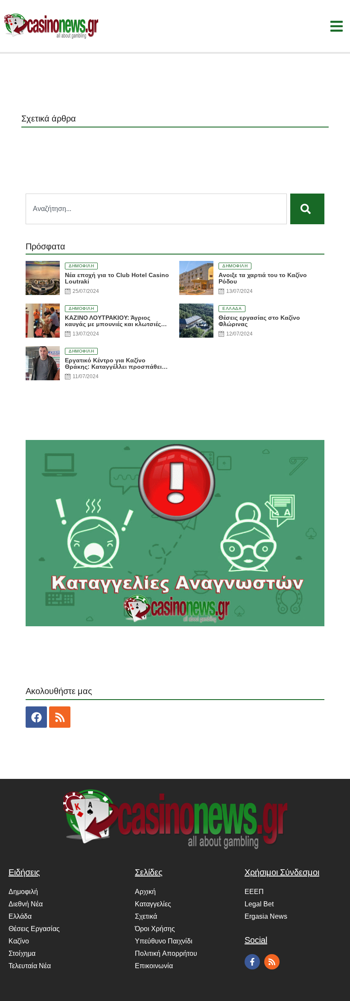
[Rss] (59, 717)
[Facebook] (36, 717)
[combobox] (156, 209)
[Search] (307, 209)
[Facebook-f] (252, 961)
